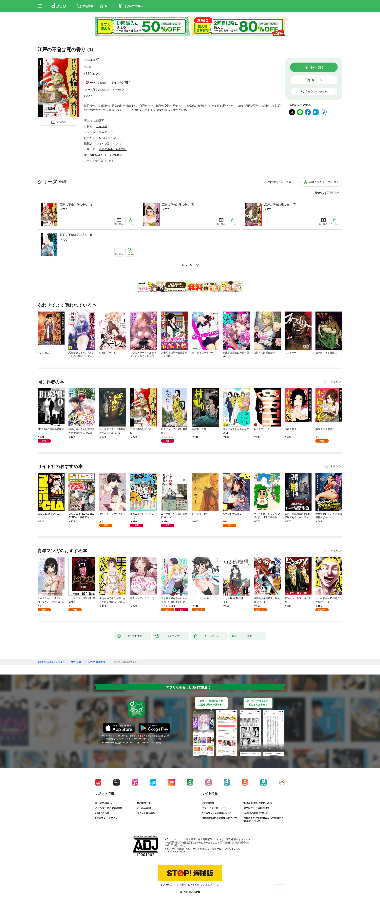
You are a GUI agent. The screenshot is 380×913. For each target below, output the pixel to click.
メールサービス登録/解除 (108, 808)
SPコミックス (107, 137)
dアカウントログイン (106, 818)
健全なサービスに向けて (256, 808)
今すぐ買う (317, 67)
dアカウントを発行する (175, 884)
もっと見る (332, 381)
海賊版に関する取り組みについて (220, 818)
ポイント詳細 (119, 82)
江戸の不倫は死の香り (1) (76, 204)
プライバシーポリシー (214, 808)
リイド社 (101, 126)
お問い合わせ (102, 813)
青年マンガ (106, 132)
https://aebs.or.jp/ (176, 851)
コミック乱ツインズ (108, 143)
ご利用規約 (208, 803)
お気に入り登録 (282, 181)
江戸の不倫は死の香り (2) (178, 204)
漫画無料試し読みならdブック (51, 662)
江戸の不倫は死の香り (113, 149)
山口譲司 (89, 59)
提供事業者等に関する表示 (257, 803)
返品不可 (88, 95)
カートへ (316, 80)
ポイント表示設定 (146, 813)
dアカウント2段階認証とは (216, 813)
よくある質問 (144, 808)
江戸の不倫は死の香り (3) (280, 204)
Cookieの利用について (255, 813)
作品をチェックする (316, 91)
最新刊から (334, 193)
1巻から (318, 193)
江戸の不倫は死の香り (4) (76, 234)
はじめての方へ (103, 803)
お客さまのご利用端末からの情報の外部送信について (263, 820)
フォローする (98, 60)
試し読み (61, 122)
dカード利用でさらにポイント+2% (102, 89)
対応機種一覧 (144, 803)
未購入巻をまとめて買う (324, 181)
